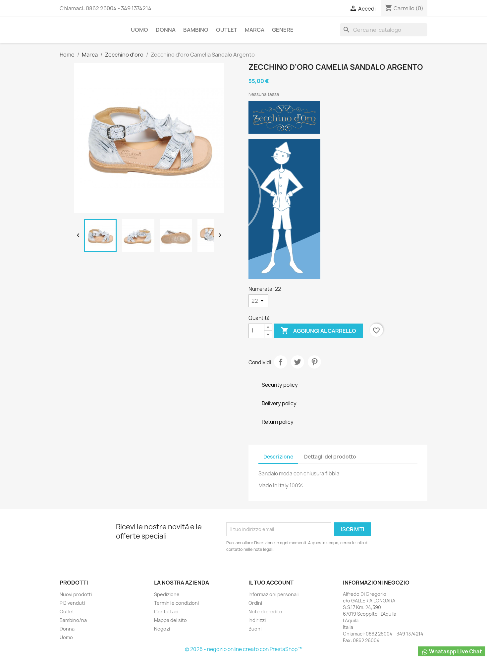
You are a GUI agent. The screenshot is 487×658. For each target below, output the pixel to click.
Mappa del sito (170, 620)
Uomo (139, 29)
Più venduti (72, 603)
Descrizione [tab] (278, 456)
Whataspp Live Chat (455, 651)
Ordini (255, 603)
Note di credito (265, 611)
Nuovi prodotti (76, 594)
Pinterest (314, 362)
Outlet (226, 29)
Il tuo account (271, 582)
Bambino (195, 29)
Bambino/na (73, 620)
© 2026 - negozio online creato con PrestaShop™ (243, 649)
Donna (166, 29)
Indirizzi (257, 620)
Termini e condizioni (176, 603)
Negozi (162, 629)
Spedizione (167, 594)
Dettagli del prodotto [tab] (330, 456)
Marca (254, 29)
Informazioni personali (273, 594)
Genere (283, 29)
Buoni (254, 629)
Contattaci (166, 611)
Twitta (297, 362)
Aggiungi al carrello (318, 330)
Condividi (280, 362)
